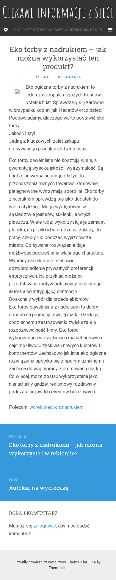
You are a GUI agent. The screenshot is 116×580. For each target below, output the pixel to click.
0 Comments (69, 77)
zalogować (44, 526)
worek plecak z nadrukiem (56, 407)
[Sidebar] (6, 30)
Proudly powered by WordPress (40, 562)
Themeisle (57, 568)
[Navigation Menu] (110, 30)
